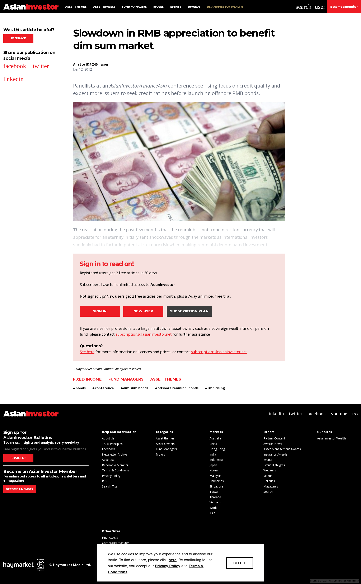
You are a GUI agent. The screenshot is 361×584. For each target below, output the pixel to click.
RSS (104, 481)
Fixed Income (87, 379)
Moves (160, 454)
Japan (213, 465)
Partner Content (274, 438)
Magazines (270, 486)
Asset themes (165, 379)
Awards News (272, 444)
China (213, 444)
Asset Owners (165, 444)
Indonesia (216, 460)
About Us (108, 438)
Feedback (18, 38)
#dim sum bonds (134, 388)
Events (267, 460)
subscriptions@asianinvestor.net (144, 334)
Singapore (216, 486)
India (213, 454)
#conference (103, 388)
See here (87, 351)
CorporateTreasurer (115, 543)
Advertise (108, 460)
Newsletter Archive (114, 454)
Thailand (215, 497)
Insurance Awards (275, 454)
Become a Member (115, 465)
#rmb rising (215, 388)
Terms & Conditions (115, 470)
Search (268, 492)
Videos (267, 476)
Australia (215, 438)
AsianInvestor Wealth (331, 438)
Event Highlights (274, 465)
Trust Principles (112, 444)
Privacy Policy (111, 476)
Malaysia (215, 476)
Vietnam (215, 502)
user (320, 6)
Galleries (269, 481)
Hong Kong (217, 449)
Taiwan (214, 492)
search (303, 6)
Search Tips (110, 486)
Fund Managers (126, 379)
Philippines (217, 481)
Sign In (100, 311)
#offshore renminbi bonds (176, 388)
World (213, 508)
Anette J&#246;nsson (90, 64)
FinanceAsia (110, 538)
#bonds (79, 388)
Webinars (269, 470)
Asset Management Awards (282, 449)
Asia (212, 513)
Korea (214, 470)
